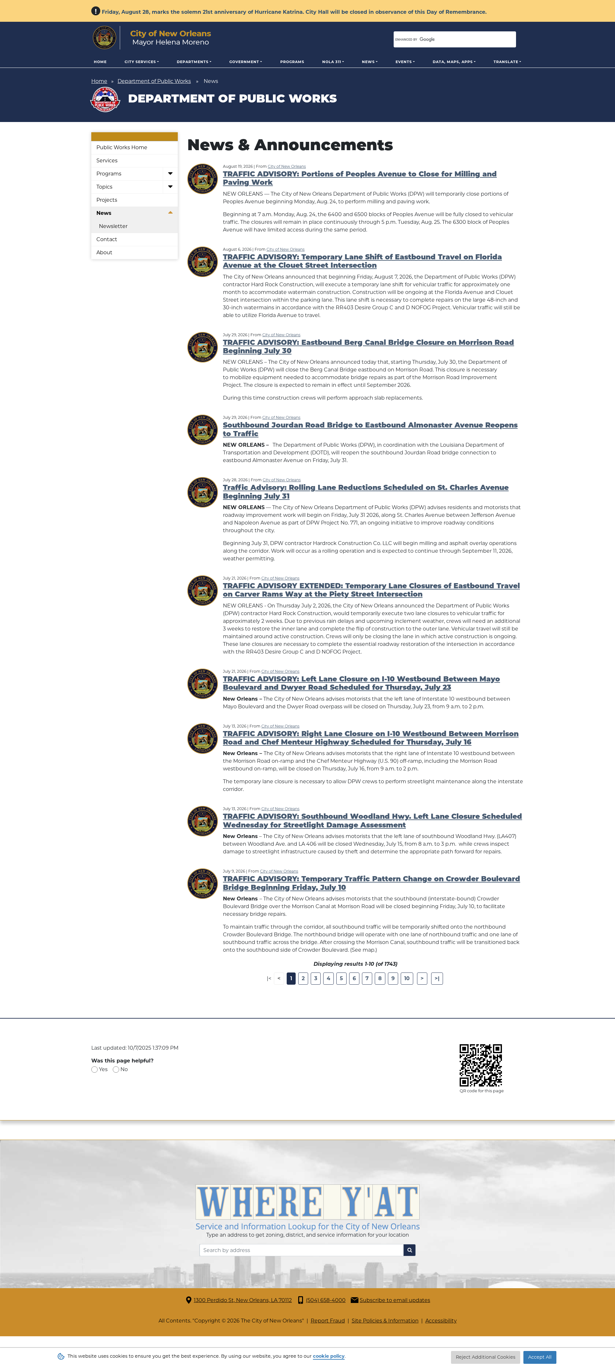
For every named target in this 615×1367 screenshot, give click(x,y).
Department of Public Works (154, 81)
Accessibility (441, 1321)
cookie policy (329, 1356)
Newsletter (113, 226)
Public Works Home (121, 147)
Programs (292, 62)
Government (244, 62)
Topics (104, 187)
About (104, 252)
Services (107, 161)
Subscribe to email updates (395, 1300)
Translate (506, 62)
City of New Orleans (287, 166)
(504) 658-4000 (326, 1300)
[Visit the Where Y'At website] (307, 1207)
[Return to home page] (152, 38)
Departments (193, 62)
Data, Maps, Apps (453, 62)
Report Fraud (328, 1321)
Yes (103, 1069)
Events (404, 62)
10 (407, 978)
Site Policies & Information (385, 1321)
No (124, 1069)
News (368, 62)
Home (100, 62)
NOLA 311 (331, 62)
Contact (106, 239)
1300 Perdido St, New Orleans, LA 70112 (243, 1300)
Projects (106, 200)
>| (437, 978)
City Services (140, 62)
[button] (170, 174)
